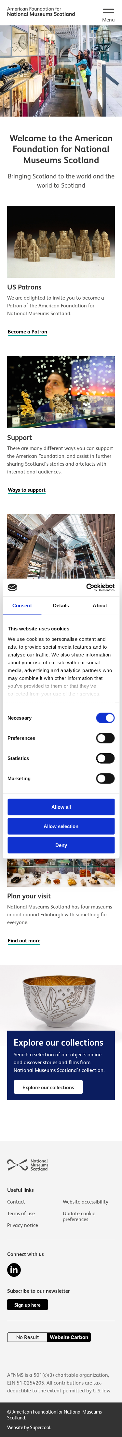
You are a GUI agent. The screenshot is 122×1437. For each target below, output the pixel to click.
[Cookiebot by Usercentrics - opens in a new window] (87, 587)
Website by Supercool (28, 1427)
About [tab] (100, 605)
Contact (16, 1202)
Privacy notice (22, 1225)
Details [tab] (61, 605)
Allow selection (61, 826)
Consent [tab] (22, 605)
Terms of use (21, 1214)
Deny (61, 845)
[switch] (105, 738)
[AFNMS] (41, 12)
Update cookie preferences (79, 1216)
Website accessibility (85, 1202)
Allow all (61, 807)
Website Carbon (69, 1337)
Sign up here (27, 1305)
